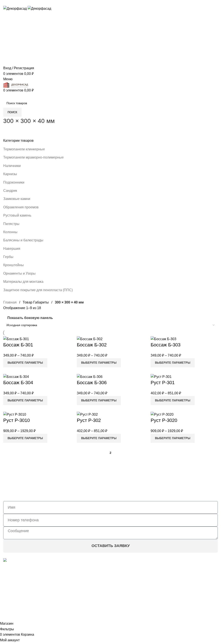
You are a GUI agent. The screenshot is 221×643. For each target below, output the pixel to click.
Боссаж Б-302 (92, 344)
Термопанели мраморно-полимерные (33, 157)
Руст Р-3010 (16, 420)
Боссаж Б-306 (92, 382)
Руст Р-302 (89, 420)
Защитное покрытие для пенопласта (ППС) (38, 290)
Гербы (8, 257)
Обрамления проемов (21, 207)
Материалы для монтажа (23, 281)
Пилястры (11, 224)
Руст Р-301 (163, 382)
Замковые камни (16, 199)
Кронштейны (13, 265)
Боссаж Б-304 (18, 382)
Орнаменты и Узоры (19, 273)
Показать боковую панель (30, 318)
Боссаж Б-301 (18, 344)
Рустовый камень (17, 215)
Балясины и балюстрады (23, 240)
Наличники (12, 166)
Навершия (11, 248)
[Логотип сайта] (15, 8)
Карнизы (10, 174)
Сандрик (10, 190)
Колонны (10, 232)
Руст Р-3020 (164, 420)
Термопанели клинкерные (24, 149)
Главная (10, 302)
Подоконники (13, 182)
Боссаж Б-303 (165, 344)
